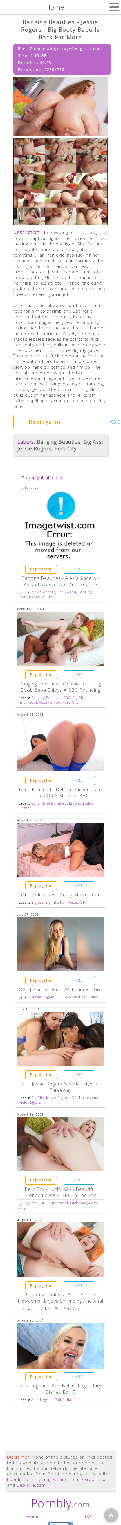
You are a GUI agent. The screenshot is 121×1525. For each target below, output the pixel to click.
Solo (67, 997)
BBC (66, 697)
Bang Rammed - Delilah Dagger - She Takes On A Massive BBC (60, 792)
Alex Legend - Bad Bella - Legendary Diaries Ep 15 (60, 1389)
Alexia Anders (43, 592)
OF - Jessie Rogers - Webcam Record (60, 989)
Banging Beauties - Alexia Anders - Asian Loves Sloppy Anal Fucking (60, 581)
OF (82, 902)
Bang (35, 803)
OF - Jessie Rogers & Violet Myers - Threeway (60, 1087)
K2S (79, 569)
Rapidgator (45, 422)
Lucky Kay (78, 1203)
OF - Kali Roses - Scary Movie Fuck (60, 895)
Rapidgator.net (23, 1479)
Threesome (88, 1097)
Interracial (28, 702)
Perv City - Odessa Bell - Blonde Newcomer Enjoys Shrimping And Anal (60, 1298)
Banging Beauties (58, 441)
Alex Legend (42, 1399)
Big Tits (78, 697)
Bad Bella (63, 1399)
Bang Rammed (54, 803)
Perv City (66, 448)
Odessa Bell (51, 1308)
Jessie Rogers (34, 448)
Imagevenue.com (60, 1479)
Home (33, 1517)
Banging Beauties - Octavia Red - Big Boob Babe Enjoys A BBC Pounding (60, 687)
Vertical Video (85, 997)
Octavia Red (49, 702)
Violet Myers (30, 1102)
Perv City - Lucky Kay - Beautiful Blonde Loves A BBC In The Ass (60, 1192)
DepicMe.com (31, 1485)
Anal (61, 592)
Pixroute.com (95, 1479)
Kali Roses (69, 902)
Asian (71, 592)
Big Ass (93, 441)
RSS (87, 1517)
